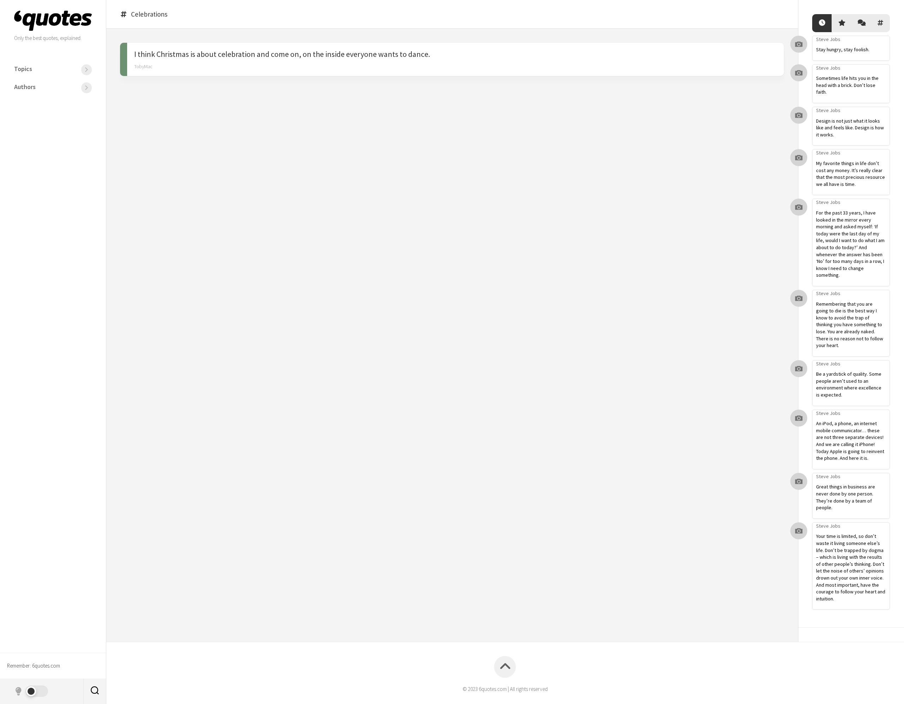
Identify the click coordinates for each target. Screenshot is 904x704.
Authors (25, 87)
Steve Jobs (828, 39)
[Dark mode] (31, 691)
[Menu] (86, 69)
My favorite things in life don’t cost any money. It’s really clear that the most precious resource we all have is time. (850, 173)
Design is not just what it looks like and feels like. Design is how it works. (850, 128)
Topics (23, 69)
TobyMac (143, 66)
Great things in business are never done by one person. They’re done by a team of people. (845, 497)
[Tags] (880, 23)
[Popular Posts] (841, 23)
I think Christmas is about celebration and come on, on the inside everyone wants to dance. (282, 54)
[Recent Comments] (860, 23)
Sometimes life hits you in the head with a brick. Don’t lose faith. (847, 85)
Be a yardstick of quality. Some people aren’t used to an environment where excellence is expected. (848, 384)
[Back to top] (505, 667)
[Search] (94, 691)
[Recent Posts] (822, 23)
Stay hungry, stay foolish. (842, 49)
